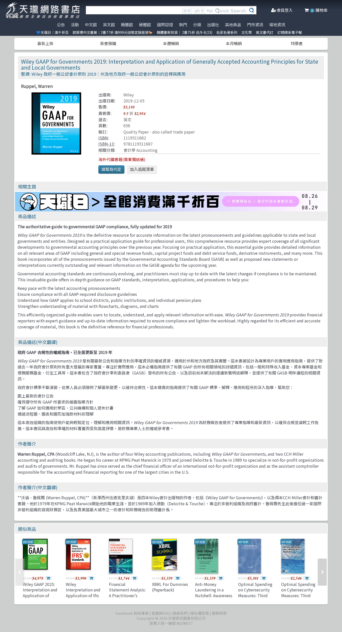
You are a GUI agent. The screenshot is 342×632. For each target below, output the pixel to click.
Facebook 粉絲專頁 (132, 613)
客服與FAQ (160, 613)
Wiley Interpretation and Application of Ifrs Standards (83, 592)
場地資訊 (277, 25)
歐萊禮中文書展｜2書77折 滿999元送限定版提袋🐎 (113, 32)
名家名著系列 (226, 32)
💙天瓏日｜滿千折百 (52, 32)
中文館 (91, 25)
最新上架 (45, 43)
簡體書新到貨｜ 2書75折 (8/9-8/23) (184, 32)
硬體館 (145, 25)
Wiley (128, 95)
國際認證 (165, 25)
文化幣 (246, 32)
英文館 (109, 25)
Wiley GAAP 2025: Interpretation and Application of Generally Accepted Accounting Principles (41, 598)
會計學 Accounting (140, 150)
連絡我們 (180, 613)
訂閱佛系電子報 (289, 32)
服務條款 (219, 613)
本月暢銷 (234, 43)
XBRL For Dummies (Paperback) (170, 587)
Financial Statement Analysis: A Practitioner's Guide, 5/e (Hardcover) (127, 595)
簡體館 (127, 25)
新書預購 (108, 43)
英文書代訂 (264, 32)
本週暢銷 (171, 43)
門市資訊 (255, 25)
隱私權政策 (199, 613)
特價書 (297, 43)
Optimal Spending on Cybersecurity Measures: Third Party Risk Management (255, 595)
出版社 (213, 25)
